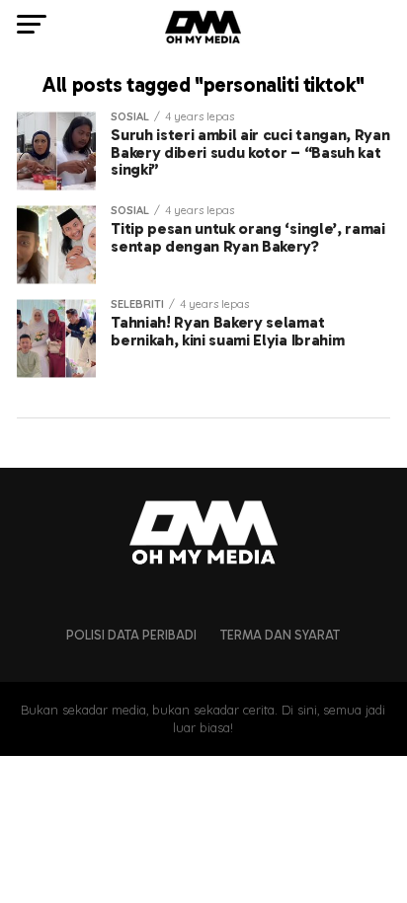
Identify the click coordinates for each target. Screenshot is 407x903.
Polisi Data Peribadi (131, 635)
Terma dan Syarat (280, 635)
